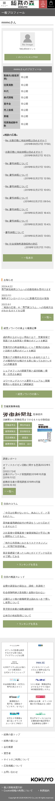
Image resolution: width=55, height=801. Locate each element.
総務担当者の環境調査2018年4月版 (21, 481)
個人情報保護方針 (13, 787)
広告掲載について (13, 765)
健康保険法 (10, 444)
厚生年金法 (25, 425)
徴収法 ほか (25, 444)
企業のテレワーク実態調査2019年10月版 (24, 474)
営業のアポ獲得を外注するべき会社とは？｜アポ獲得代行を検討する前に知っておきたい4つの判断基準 (27, 361)
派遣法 (25, 437)
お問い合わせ (11, 771)
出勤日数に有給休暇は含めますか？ (24, 151)
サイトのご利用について (16, 759)
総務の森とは (11, 740)
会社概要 (8, 746)
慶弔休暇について (14, 232)
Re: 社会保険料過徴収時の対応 (21, 243)
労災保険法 (10, 437)
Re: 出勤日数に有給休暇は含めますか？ (26, 140)
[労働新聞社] (17, 414)
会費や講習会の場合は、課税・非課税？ (24, 585)
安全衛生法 (25, 431)
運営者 (7, 753)
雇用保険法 (10, 431)
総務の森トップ (12, 734)
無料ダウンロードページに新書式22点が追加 (25, 298)
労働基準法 (10, 425)
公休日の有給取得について (17, 615)
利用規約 (44, 790)
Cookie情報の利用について (18, 790)
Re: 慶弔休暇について (16, 163)
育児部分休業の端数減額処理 (18, 609)
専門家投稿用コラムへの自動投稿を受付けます (26, 289)
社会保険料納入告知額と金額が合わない (24, 592)
